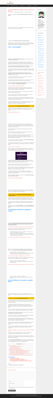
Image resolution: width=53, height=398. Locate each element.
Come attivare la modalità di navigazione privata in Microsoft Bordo (19, 353)
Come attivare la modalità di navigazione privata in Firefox (18, 351)
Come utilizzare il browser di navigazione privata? (16, 349)
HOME (8, 5)
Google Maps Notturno (41, 80)
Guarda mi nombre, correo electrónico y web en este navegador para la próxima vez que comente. (21, 387)
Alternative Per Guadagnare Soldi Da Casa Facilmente (16, 365)
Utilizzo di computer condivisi (14, 347)
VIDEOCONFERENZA (29, 5)
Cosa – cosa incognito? (12, 345)
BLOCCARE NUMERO (22, 5)
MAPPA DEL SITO (35, 5)
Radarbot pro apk (40, 76)
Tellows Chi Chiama (40, 83)
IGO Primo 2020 (40, 75)
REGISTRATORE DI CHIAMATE (14, 5)
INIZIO (9, 12)
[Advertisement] (21, 22)
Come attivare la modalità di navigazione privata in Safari (18, 352)
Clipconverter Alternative (41, 88)
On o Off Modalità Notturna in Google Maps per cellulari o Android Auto (21, 360)
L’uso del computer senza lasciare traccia (15, 346)
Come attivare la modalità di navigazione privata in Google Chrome (19, 350)
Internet (12, 12)
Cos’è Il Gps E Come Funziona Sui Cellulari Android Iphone (16, 364)
